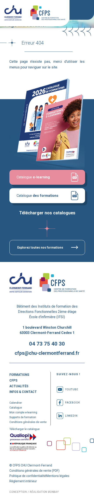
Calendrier (15, 402)
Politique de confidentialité (27, 476)
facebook (72, 402)
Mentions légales (57, 476)
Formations (19, 374)
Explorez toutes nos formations (40, 247)
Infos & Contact (23, 392)
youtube (71, 389)
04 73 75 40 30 (47, 344)
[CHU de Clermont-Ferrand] (13, 13)
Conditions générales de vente (28, 422)
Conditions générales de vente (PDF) (34, 470)
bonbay (53, 491)
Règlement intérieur (23, 481)
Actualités (18, 386)
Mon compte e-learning (23, 412)
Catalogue (37, 196)
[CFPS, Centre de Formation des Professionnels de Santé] (47, 13)
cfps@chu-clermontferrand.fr (47, 353)
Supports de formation (22, 417)
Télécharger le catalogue (24, 429)
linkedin (71, 415)
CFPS (13, 380)
